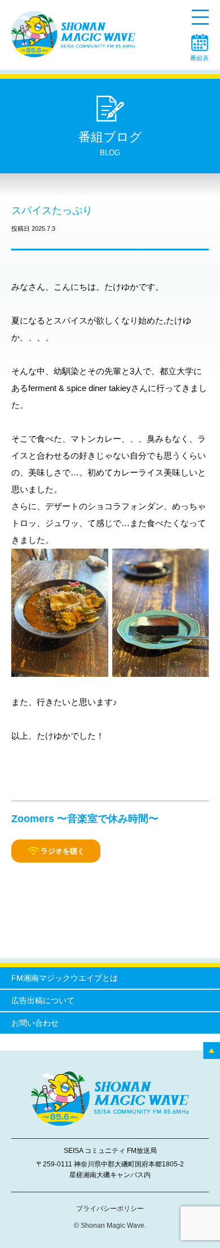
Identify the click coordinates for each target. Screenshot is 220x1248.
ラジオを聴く (63, 851)
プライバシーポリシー (110, 1209)
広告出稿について (42, 1000)
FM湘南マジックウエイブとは (64, 977)
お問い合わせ (35, 1022)
